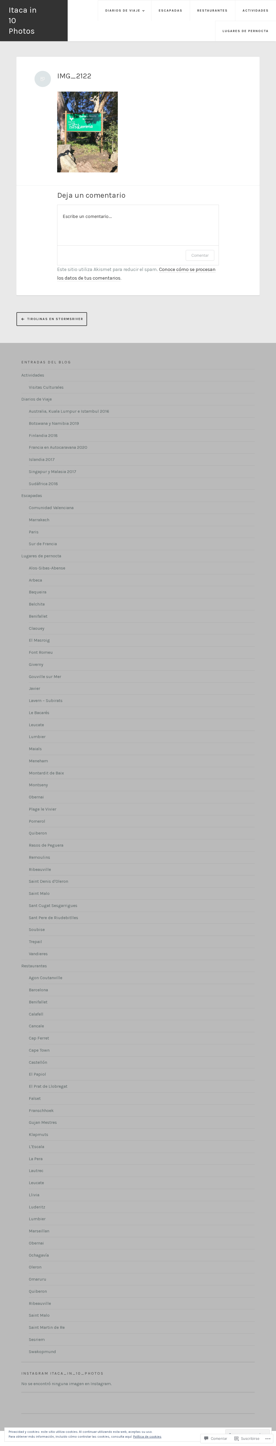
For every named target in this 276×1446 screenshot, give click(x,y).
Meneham (38, 760)
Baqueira (37, 592)
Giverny (36, 664)
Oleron (35, 1267)
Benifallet (38, 616)
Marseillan (39, 1230)
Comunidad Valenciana (51, 507)
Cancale (36, 1025)
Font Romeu (41, 652)
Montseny (38, 784)
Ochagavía (39, 1255)
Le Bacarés (39, 712)
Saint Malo (39, 893)
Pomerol (37, 821)
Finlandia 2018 (43, 435)
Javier (34, 688)
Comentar (200, 255)
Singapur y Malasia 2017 (52, 471)
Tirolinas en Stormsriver (55, 319)
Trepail (35, 941)
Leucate (36, 724)
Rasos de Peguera (46, 845)
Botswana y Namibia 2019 (54, 423)
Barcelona (38, 989)
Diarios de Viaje (122, 10)
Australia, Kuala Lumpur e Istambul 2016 (69, 411)
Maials (35, 748)
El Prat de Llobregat (48, 1086)
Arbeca (35, 580)
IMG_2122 (74, 75)
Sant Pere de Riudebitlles (53, 917)
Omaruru (37, 1279)
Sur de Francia (43, 543)
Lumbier (37, 736)
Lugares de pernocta (246, 31)
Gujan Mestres (43, 1122)
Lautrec (36, 1170)
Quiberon (38, 833)
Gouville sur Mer (45, 676)
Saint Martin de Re (47, 1327)
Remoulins (39, 857)
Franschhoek (41, 1110)
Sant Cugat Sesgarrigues (53, 905)
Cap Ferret (39, 1038)
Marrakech (39, 519)
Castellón (38, 1062)
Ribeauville (40, 869)
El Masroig (39, 640)
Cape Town (39, 1050)
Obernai (36, 797)
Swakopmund (42, 1351)
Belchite (37, 604)
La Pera (36, 1158)
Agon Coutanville (45, 977)
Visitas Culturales (46, 387)
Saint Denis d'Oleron (48, 881)
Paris (34, 531)
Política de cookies (147, 1436)
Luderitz (37, 1206)
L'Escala (36, 1146)
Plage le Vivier (42, 809)
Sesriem (37, 1339)
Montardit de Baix (46, 773)
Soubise (37, 929)
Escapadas (170, 10)
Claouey (36, 628)
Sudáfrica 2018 (43, 483)
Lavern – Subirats (46, 700)
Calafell (36, 1014)
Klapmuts (38, 1134)
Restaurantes (212, 10)
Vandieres (38, 953)
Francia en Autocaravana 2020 (58, 447)
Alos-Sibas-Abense (47, 568)
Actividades (256, 10)
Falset (35, 1098)
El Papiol (37, 1074)
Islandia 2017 (42, 459)
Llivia (34, 1194)
